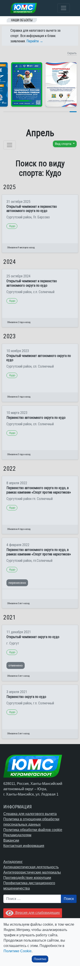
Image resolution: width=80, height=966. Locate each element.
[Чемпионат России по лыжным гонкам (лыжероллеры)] (26, 84)
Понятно (40, 959)
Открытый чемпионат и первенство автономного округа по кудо (31, 208)
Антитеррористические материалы (32, 872)
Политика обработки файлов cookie (32, 830)
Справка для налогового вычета (30, 814)
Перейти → (34, 41)
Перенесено (17, 582)
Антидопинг (13, 862)
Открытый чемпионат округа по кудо (32, 637)
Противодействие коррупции (27, 878)
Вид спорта (63, 143)
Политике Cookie (18, 951)
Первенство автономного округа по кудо (36, 417)
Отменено (15, 665)
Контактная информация (23, 846)
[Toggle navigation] (63, 8)
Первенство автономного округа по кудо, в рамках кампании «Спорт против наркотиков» (38, 490)
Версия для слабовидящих (37, 913)
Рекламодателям (17, 835)
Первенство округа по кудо (26, 697)
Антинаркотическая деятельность (31, 867)
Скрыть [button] (72, 53)
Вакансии (11, 840)
